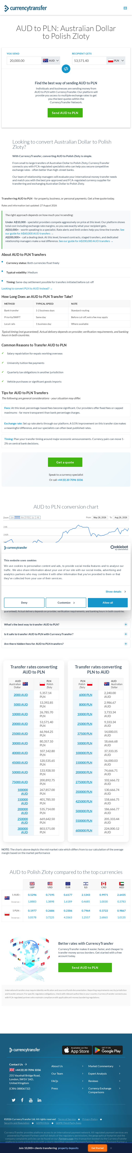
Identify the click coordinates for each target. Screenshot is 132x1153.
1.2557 (86, 917)
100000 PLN (84, 753)
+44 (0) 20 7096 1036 (70, 479)
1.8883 (32, 901)
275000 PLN (84, 782)
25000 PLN (84, 724)
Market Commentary (100, 1066)
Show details (113, 591)
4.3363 (68, 917)
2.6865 (104, 917)
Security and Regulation (16, 1122)
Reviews (93, 1080)
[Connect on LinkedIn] (39, 1100)
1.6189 (68, 901)
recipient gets (82, 53)
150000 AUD (23, 801)
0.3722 (104, 910)
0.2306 (68, 910)
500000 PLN (84, 811)
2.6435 (121, 894)
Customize (64, 602)
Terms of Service (67, 1119)
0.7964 (86, 910)
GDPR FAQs (42, 1122)
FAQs (54, 1080)
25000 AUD (20, 733)
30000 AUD (20, 743)
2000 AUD (21, 695)
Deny (24, 602)
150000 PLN (84, 762)
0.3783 (121, 901)
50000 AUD (20, 772)
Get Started (97, 1147)
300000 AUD (23, 830)
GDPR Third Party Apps (68, 1122)
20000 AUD (20, 724)
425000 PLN (84, 801)
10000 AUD (20, 714)
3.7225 (50, 917)
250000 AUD (23, 821)
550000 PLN (84, 821)
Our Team (57, 1073)
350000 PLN (84, 792)
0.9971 (104, 894)
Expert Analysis (97, 1073)
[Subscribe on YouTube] (30, 1100)
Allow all (108, 602)
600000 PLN (84, 830)
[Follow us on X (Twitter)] (13, 1100)
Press (54, 1088)
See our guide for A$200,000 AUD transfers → (86, 241)
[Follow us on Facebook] (22, 1100)
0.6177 (68, 894)
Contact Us (16, 1064)
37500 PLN (84, 733)
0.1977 (32, 910)
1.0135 (121, 917)
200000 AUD (23, 811)
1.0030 (104, 901)
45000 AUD (20, 762)
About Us (57, 1066)
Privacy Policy (90, 1119)
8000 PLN (85, 704)
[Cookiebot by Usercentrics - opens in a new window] (113, 547)
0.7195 (50, 894)
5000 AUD (21, 704)
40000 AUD (20, 753)
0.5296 (32, 894)
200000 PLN (84, 772)
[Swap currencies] (66, 68)
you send (13, 53)
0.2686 (50, 910)
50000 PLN (84, 743)
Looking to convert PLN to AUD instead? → (27, 288)
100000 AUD (23, 791)
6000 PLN (85, 695)
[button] (125, 8)
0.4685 (86, 901)
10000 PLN (84, 714)
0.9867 (121, 910)
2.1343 (86, 894)
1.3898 (50, 901)
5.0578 (32, 917)
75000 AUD (20, 782)
